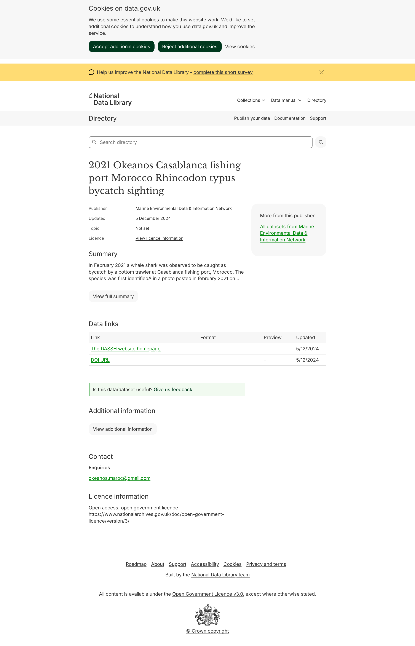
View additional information (123, 429)
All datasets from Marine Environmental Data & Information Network (287, 233)
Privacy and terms (266, 564)
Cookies (232, 564)
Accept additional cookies (121, 46)
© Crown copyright (207, 631)
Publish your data (252, 118)
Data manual (284, 100)
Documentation (290, 118)
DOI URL (100, 360)
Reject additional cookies (189, 46)
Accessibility (205, 564)
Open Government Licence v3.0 (207, 594)
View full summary (113, 296)
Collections (248, 100)
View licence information (159, 238)
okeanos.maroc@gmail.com (119, 478)
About (157, 564)
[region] (207, 348)
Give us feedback (173, 389)
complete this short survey (223, 72)
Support (318, 118)
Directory (316, 100)
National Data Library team (220, 574)
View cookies (240, 46)
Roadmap (136, 564)
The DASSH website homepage (126, 348)
